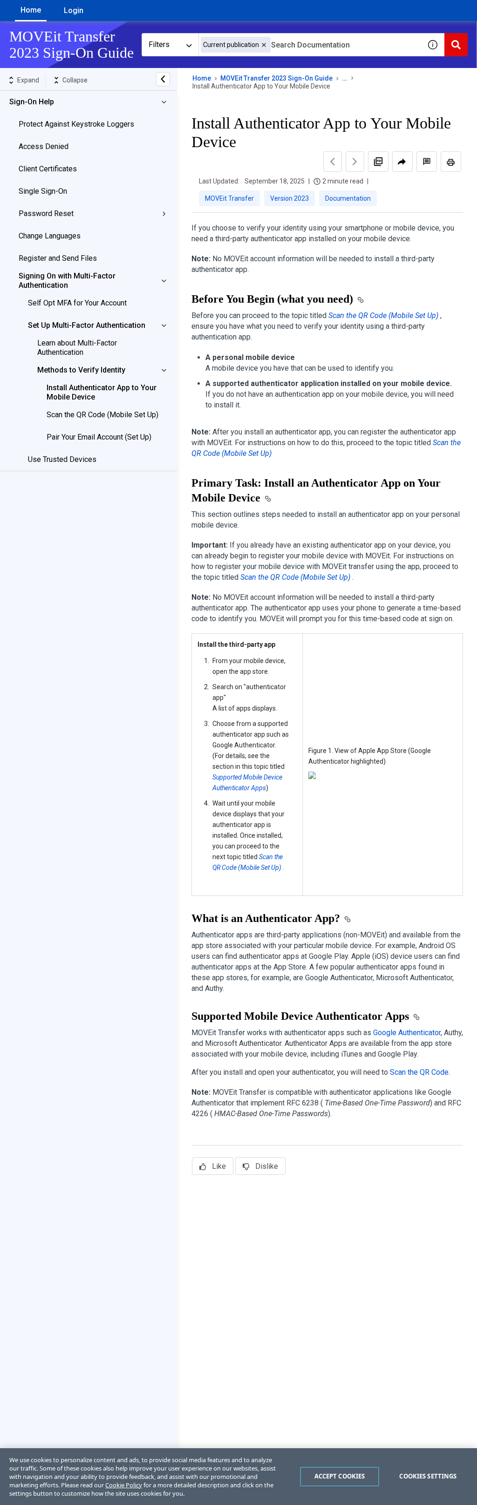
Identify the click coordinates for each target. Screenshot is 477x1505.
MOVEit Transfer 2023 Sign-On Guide (276, 78)
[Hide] (163, 79)
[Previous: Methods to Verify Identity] (332, 161)
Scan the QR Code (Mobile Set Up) (102, 414)
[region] (238, 1476)
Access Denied (43, 146)
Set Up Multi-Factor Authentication (86, 325)
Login (73, 10)
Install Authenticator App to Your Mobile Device (102, 392)
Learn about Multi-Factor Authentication (77, 348)
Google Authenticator (407, 1032)
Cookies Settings (428, 1476)
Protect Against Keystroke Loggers (76, 124)
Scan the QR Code (419, 1072)
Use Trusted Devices (62, 459)
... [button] (345, 78)
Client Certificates (48, 168)
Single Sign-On (43, 191)
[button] (263, 44)
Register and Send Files (58, 258)
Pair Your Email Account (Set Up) (99, 437)
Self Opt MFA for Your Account (77, 302)
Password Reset (46, 213)
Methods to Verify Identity (81, 370)
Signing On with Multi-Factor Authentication (67, 280)
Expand (28, 80)
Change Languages (50, 235)
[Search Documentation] (456, 44)
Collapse (75, 80)
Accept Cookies (339, 1476)
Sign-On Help (31, 101)
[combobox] (309, 44)
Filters (159, 44)
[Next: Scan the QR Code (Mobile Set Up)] (355, 161)
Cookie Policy (123, 1485)
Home (30, 10)
